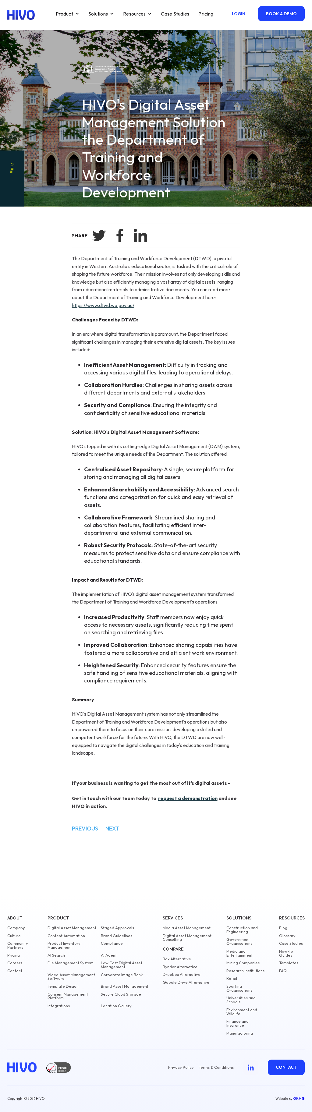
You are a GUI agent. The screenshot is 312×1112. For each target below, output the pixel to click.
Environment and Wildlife (241, 1012)
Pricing (205, 14)
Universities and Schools (241, 1000)
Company (16, 928)
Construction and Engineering (242, 930)
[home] (21, 15)
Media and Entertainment (239, 953)
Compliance (112, 943)
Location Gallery (116, 1006)
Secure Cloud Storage (121, 994)
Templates (288, 963)
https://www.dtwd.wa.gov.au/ (103, 305)
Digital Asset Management (72, 928)
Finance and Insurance (237, 1023)
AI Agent (109, 955)
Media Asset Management (187, 928)
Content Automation (66, 936)
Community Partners (17, 945)
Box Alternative (177, 959)
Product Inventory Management (64, 945)
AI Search (56, 955)
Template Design (63, 986)
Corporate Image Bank (122, 975)
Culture (14, 936)
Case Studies (175, 14)
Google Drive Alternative (186, 982)
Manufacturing (239, 1033)
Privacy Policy (181, 1067)
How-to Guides (286, 953)
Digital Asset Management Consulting (187, 938)
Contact (14, 971)
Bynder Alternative (180, 967)
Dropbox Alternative (181, 974)
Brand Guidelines (116, 936)
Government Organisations (239, 941)
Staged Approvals (117, 928)
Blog (283, 928)
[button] (67, 13)
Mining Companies (243, 963)
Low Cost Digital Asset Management (121, 965)
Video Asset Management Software (71, 977)
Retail (231, 978)
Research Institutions (245, 971)
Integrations (59, 1006)
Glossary (287, 936)
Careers (14, 963)
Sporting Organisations (239, 988)
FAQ (283, 971)
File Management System (71, 963)
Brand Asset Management (124, 986)
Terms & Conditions (216, 1067)
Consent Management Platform (68, 996)
